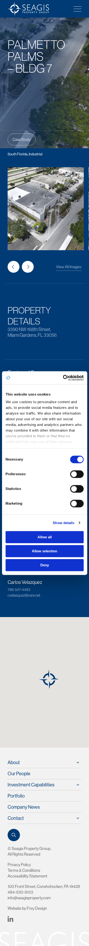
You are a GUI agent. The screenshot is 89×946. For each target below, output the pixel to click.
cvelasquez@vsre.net (24, 595)
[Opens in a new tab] (10, 918)
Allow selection (44, 551)
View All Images (68, 266)
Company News (24, 807)
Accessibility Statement (27, 875)
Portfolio (16, 796)
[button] (13, 267)
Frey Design (37, 908)
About (14, 762)
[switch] (77, 474)
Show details (63, 523)
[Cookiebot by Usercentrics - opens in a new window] (63, 378)
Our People (19, 773)
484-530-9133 (20, 892)
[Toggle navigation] (76, 9)
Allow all (44, 537)
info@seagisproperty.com (29, 897)
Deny (44, 565)
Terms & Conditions (24, 870)
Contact (16, 818)
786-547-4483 (19, 589)
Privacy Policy (19, 864)
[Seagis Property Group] (27, 9)
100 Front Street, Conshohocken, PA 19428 (44, 886)
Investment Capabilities (31, 785)
